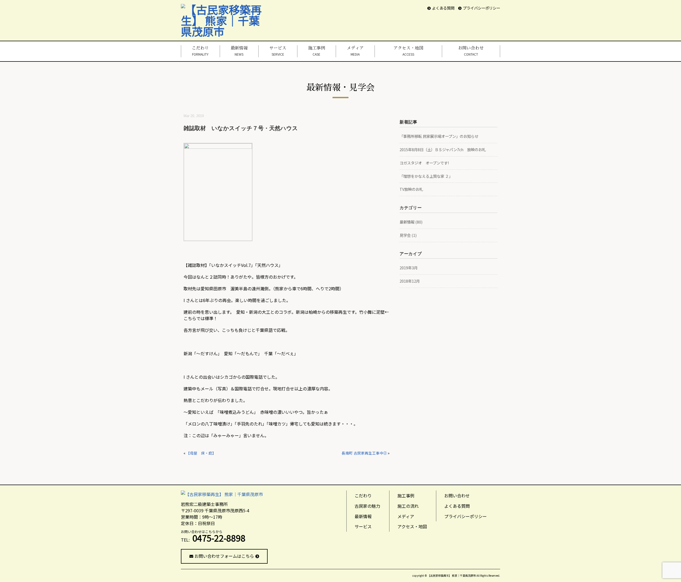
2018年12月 (410, 281)
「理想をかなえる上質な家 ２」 (426, 176)
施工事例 (316, 51)
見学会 (405, 235)
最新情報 (239, 51)
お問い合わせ (471, 51)
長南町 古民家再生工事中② (364, 453)
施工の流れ (408, 506)
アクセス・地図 (408, 51)
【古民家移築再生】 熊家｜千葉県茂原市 (451, 575)
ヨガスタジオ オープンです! (424, 163)
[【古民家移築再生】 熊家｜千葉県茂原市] (225, 9)
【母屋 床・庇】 (201, 453)
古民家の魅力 (367, 506)
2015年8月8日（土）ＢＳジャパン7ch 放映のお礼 (443, 149)
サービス (277, 51)
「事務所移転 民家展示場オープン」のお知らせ (439, 136)
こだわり (200, 51)
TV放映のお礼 (411, 189)
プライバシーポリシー (481, 8)
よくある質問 (443, 8)
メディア (355, 51)
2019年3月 (409, 267)
